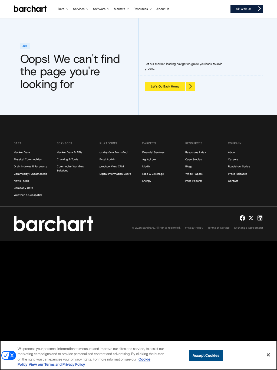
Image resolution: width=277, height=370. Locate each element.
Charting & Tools (67, 159)
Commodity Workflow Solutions (70, 168)
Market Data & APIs (69, 152)
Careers (233, 159)
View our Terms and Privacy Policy (57, 364)
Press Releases (237, 174)
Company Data (23, 188)
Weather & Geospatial (28, 195)
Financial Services (153, 152)
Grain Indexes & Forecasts (30, 166)
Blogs (188, 166)
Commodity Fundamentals (30, 174)
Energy (146, 181)
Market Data (22, 152)
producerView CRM (112, 166)
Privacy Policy (194, 227)
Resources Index (195, 152)
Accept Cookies (206, 355)
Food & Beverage (153, 174)
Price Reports (193, 181)
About (232, 152)
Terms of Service (219, 227)
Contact (233, 181)
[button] (63, 9)
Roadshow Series (239, 166)
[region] (138, 355)
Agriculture (149, 159)
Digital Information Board (115, 174)
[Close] (268, 355)
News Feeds (21, 181)
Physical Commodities (28, 159)
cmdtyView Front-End (113, 152)
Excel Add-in (108, 159)
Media (146, 166)
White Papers (194, 174)
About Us (162, 9)
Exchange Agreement (248, 227)
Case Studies (193, 159)
